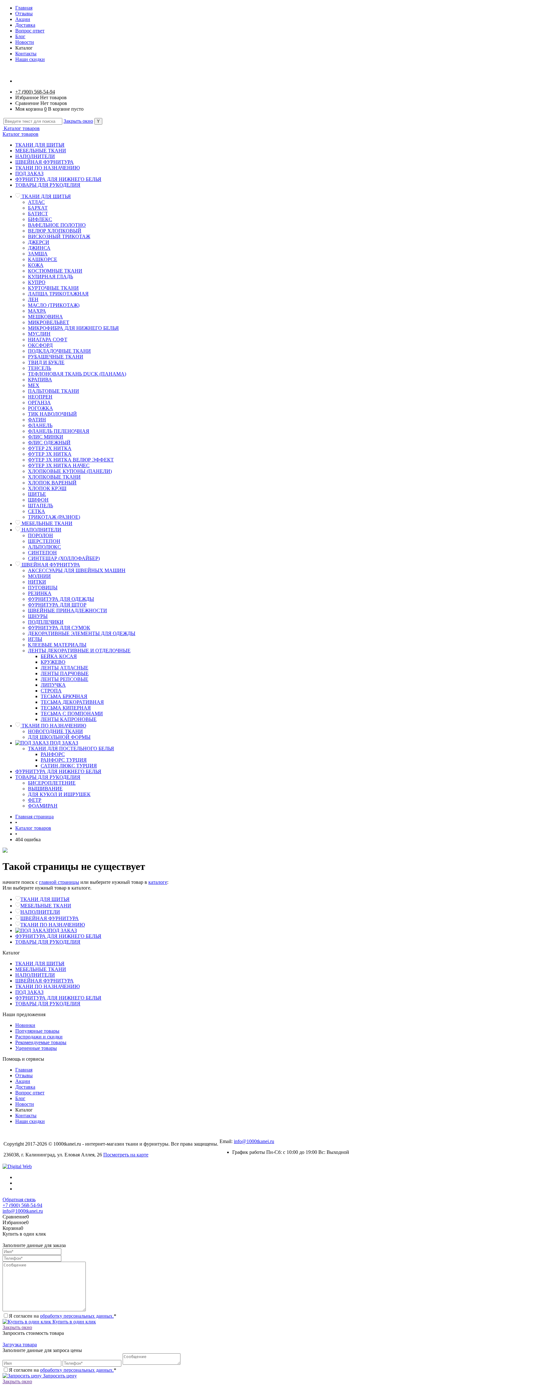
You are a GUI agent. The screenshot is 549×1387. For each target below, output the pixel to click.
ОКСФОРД (40, 345)
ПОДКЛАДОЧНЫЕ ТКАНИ (59, 351)
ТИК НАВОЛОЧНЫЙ (52, 414)
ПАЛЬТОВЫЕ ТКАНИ (53, 391)
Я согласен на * (62, 1316)
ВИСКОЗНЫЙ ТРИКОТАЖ (59, 236)
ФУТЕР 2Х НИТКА (49, 448)
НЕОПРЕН (40, 396)
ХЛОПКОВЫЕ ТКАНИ (54, 477)
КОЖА (36, 265)
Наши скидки (30, 59)
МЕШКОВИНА (45, 316)
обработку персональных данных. (77, 1316)
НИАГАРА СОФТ (47, 339)
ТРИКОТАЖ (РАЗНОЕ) (54, 517)
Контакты (26, 53)
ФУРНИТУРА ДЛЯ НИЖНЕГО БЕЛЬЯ (58, 179)
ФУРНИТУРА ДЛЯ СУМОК (59, 627)
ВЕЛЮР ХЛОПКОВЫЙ (54, 230)
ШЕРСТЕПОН (44, 541)
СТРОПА (51, 690)
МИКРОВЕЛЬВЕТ (48, 322)
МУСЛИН (39, 333)
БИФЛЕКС (40, 219)
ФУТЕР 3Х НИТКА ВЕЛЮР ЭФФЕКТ (71, 459)
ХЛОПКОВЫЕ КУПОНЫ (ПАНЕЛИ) (70, 471)
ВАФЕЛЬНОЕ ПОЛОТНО (57, 225)
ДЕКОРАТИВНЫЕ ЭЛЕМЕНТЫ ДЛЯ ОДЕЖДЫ (81, 633)
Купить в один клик (73, 1321)
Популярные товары (37, 1031)
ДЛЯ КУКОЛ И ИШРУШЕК (59, 794)
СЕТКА (36, 511)
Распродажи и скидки (39, 1036)
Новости (24, 42)
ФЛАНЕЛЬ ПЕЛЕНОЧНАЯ (58, 431)
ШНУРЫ (38, 616)
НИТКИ (37, 582)
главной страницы (59, 882)
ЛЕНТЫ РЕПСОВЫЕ (64, 679)
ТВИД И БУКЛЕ (46, 362)
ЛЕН (33, 299)
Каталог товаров (21, 128)
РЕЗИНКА (39, 593)
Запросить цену (59, 1375)
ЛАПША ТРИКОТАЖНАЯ (58, 293)
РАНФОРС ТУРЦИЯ (64, 760)
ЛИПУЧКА (53, 685)
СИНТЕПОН (42, 552)
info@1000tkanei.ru (254, 1141)
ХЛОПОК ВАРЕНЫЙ (52, 482)
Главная (23, 7)
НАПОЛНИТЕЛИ (35, 156)
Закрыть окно (78, 121)
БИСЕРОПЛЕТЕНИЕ (52, 783)
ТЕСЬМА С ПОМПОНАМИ (72, 713)
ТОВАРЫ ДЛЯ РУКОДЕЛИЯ (47, 185)
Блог (20, 36)
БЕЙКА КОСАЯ (59, 656)
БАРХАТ (38, 208)
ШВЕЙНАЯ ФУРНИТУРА (44, 162)
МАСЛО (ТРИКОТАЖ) (53, 305)
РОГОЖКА (40, 408)
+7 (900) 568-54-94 (35, 91)
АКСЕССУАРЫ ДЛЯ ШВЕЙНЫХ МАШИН (76, 570)
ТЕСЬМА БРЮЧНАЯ (64, 696)
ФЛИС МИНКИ (45, 437)
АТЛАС (36, 202)
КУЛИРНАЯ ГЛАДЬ (50, 276)
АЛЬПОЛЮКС (44, 547)
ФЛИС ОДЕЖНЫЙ (49, 442)
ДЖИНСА (39, 248)
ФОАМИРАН (43, 805)
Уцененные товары (36, 1048)
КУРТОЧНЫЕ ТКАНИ (53, 288)
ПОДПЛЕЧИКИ (46, 622)
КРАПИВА (40, 379)
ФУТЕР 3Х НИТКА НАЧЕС (59, 465)
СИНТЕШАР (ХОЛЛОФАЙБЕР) (64, 558)
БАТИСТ (38, 213)
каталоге (157, 882)
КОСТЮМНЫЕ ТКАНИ (55, 271)
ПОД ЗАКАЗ (29, 173)
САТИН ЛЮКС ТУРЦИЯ (69, 765)
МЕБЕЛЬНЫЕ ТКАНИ (40, 150)
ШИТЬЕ (37, 494)
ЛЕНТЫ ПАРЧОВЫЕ (65, 673)
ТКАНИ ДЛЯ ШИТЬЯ (39, 145)
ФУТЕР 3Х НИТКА (49, 454)
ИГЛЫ (35, 639)
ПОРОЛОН (40, 535)
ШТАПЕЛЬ (40, 505)
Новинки (25, 1025)
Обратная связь (19, 1199)
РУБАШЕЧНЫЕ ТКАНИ (55, 356)
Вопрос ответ (29, 30)
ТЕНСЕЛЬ (39, 368)
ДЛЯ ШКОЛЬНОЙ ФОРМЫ (59, 737)
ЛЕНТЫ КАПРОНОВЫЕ (69, 719)
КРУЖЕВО (53, 662)
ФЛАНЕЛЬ (40, 425)
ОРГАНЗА (39, 402)
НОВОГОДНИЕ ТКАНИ (55, 731)
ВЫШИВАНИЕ (45, 788)
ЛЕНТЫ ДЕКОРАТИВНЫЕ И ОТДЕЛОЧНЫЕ (79, 650)
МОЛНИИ (39, 576)
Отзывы (24, 13)
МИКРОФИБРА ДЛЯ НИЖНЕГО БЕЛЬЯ (73, 328)
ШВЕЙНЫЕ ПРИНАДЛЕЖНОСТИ (67, 610)
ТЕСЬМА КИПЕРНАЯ (66, 708)
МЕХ (33, 385)
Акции (22, 19)
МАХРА (37, 311)
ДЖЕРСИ (38, 242)
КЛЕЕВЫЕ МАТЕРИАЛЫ (57, 645)
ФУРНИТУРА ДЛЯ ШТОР (57, 604)
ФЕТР (34, 800)
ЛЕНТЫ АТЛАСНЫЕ (64, 667)
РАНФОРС (53, 754)
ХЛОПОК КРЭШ (47, 488)
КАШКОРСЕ (42, 259)
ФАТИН (37, 419)
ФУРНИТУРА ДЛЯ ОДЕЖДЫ (61, 599)
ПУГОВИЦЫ (43, 587)
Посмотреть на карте (125, 1154)
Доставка (25, 25)
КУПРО (36, 282)
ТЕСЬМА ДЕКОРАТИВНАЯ (72, 702)
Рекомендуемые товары (40, 1042)
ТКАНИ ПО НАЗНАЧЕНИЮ (47, 167)
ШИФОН (38, 500)
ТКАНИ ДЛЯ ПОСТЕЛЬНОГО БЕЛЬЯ (71, 748)
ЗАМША (38, 253)
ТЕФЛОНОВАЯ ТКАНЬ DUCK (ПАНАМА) (77, 374)
